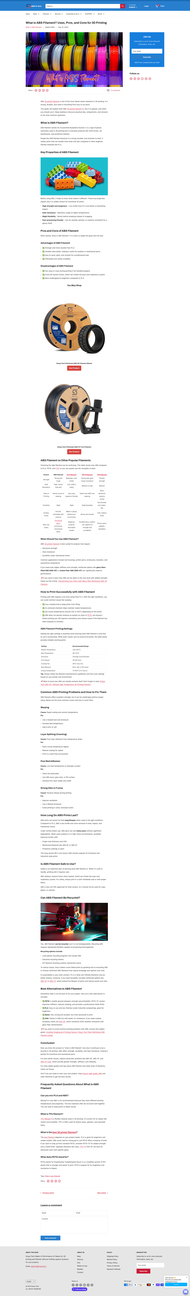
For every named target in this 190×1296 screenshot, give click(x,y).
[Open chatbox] (185, 1292)
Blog (79, 1256)
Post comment (50, 1238)
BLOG (100, 14)
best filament (49, 1137)
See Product (74, 368)
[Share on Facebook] (36, 90)
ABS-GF (44, 981)
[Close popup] (187, 1277)
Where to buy (82, 1266)
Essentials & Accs (72, 14)
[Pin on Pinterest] (39, 90)
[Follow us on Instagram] (138, 78)
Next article (101, 1193)
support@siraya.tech (38, 1266)
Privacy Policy (112, 1263)
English (29, 1281)
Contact (80, 1272)
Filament (46, 14)
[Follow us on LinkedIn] (149, 78)
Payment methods (113, 1269)
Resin (35, 14)
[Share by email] (47, 90)
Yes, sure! (176, 1284)
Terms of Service (113, 1266)
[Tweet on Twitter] (43, 90)
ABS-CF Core (46, 1062)
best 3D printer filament (64, 1132)
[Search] (122, 6)
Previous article (48, 1193)
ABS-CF (53, 981)
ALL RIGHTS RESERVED (33, 1289)
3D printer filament (51, 101)
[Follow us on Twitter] (134, 78)
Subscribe (147, 57)
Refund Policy (112, 1259)
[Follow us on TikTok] (146, 78)
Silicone (58, 14)
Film (78, 1263)
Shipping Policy (112, 1256)
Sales (28, 14)
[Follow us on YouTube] (142, 78)
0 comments (115, 90)
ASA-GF (62, 1022)
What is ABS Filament (34, 27)
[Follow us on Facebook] (131, 78)
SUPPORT (88, 14)
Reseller (80, 1269)
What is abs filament (52, 1176)
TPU (81, 1147)
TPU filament (46, 1119)
